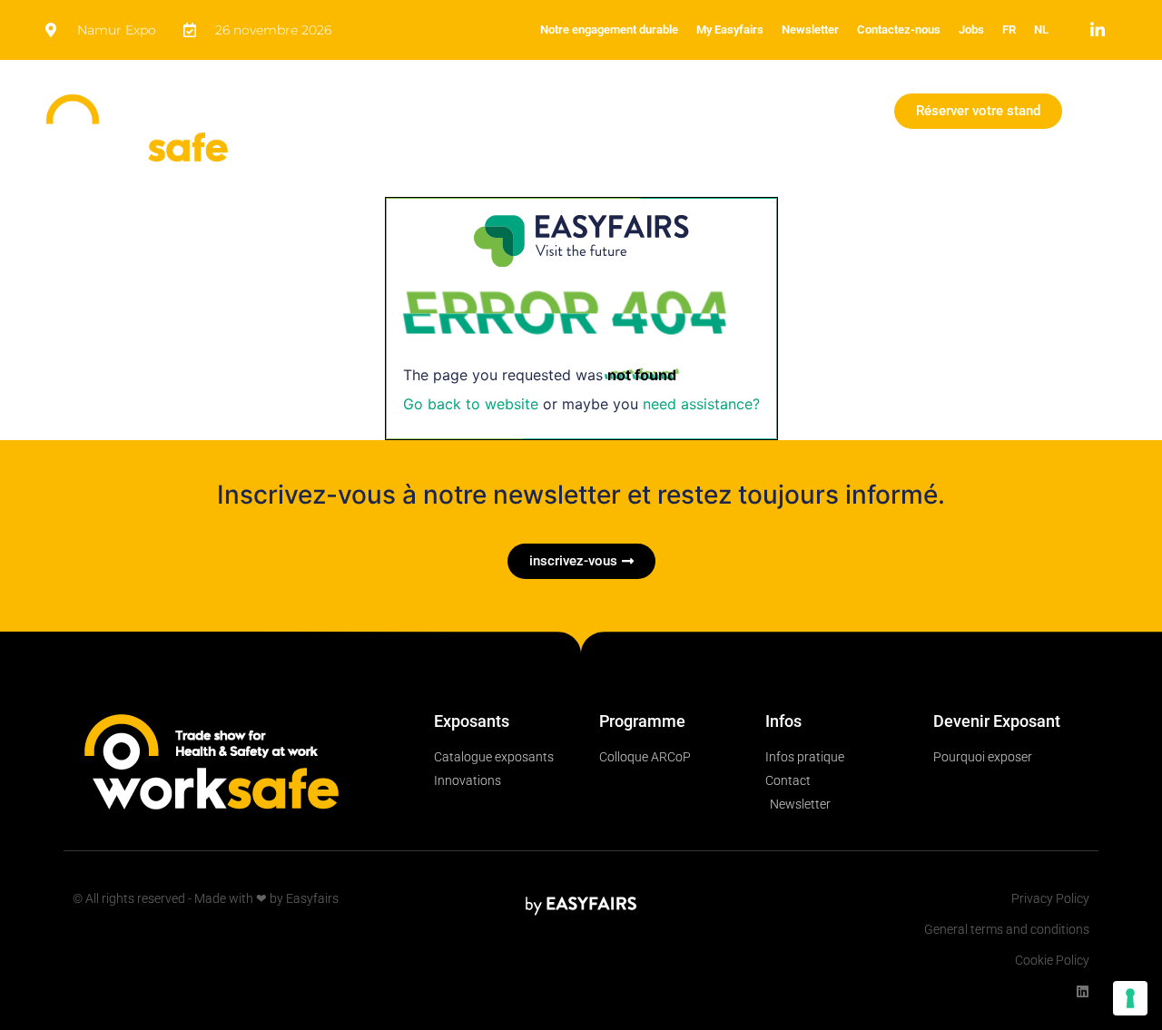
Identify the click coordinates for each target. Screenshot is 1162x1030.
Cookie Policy (1052, 960)
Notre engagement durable (609, 29)
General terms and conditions (1006, 929)
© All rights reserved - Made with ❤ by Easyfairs (206, 898)
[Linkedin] (1082, 991)
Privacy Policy (1050, 898)
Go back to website (470, 404)
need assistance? (701, 404)
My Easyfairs (729, 29)
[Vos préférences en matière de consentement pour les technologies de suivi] (1130, 998)
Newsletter (810, 29)
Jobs (971, 29)
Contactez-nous (898, 29)
